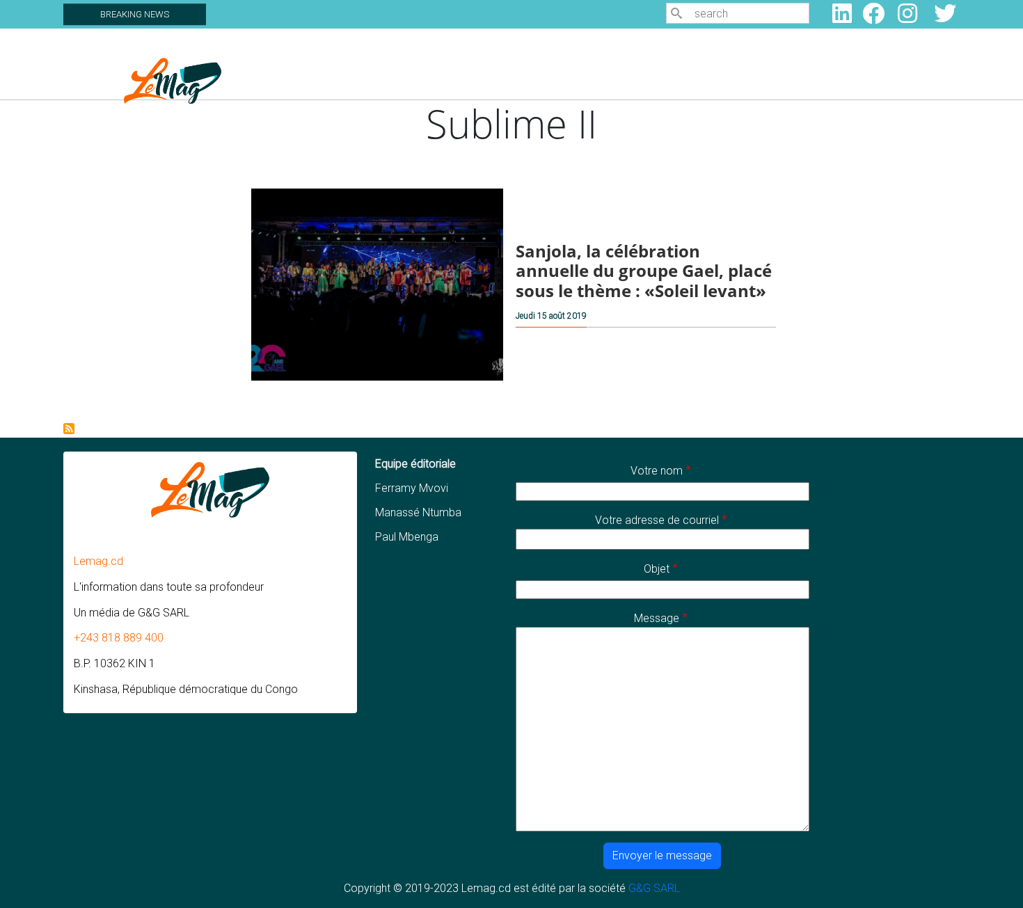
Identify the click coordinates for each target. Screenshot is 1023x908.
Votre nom (657, 470)
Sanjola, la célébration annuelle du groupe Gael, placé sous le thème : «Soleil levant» (644, 270)
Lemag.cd (98, 561)
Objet (656, 568)
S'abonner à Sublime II (68, 428)
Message (656, 618)
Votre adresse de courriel (657, 520)
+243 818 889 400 (119, 637)
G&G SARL (654, 888)
